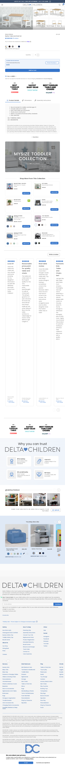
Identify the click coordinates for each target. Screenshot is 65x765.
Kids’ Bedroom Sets (26, 667)
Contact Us (26, 651)
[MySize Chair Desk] (42, 535)
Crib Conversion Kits (8, 703)
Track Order (26, 649)
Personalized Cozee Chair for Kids (12, 549)
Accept (26, 762)
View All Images (50, 26)
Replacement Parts (28, 637)
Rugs (4, 695)
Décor (23, 686)
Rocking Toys (44, 688)
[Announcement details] (37, 622)
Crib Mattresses (7, 681)
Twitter (45, 646)
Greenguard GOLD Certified (10, 632)
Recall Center (6, 640)
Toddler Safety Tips (8, 637)
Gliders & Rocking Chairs (9, 677)
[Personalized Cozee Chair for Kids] (16, 535)
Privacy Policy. (30, 759)
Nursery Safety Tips (8, 635)
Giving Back (6, 648)
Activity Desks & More (46, 681)
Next (58, 410)
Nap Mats (24, 703)
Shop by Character (26, 700)
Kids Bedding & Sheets (27, 691)
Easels (42, 674)
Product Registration (28, 640)
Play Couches (44, 686)
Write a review (53, 254)
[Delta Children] (32, 585)
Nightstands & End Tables (10, 691)
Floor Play (43, 700)
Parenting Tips (27, 630)
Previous (54, 410)
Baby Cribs (5, 669)
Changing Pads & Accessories (11, 705)
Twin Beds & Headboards (28, 669)
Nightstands (24, 677)
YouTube (46, 643)
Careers (5, 654)
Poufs (42, 707)
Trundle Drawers (7, 700)
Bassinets (5, 686)
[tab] (13, 100)
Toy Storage (43, 677)
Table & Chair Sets (26, 684)
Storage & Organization (9, 698)
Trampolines (43, 691)
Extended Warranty (28, 642)
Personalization (7, 679)
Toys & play (43, 669)
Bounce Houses (44, 695)
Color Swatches (27, 654)
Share (58, 26)
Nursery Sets (6, 667)
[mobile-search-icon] (59, 4)
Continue (58, 604)
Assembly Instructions (29, 632)
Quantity (28, 54)
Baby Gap (5, 672)
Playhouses (43, 672)
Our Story (5, 646)
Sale (45, 630)
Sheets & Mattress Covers (10, 684)
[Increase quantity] (38, 55)
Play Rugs (43, 693)
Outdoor (42, 679)
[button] (8, 38)
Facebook (46, 639)
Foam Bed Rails (25, 695)
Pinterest (46, 641)
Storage (23, 679)
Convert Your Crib (28, 635)
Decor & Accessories (8, 688)
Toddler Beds (25, 672)
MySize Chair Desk (37, 549)
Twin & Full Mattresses (27, 693)
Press (4, 651)
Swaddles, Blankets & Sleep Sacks (10, 708)
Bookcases (5, 693)
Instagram (46, 636)
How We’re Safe (7, 630)
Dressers (23, 674)
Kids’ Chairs (24, 681)
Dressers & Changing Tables (10, 674)
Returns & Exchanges (29, 647)
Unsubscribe (6, 615)
